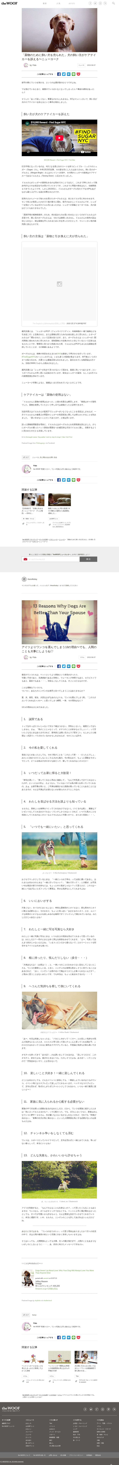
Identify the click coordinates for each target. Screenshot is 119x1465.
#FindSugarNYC (29, 357)
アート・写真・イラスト (104, 1423)
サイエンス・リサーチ (104, 1429)
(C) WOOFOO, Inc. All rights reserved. (12, 1461)
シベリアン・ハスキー (35, 522)
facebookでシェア (59, 73)
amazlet (46, 1278)
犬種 (98, 1440)
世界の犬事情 (101, 1432)
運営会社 (98, 1455)
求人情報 (63, 1455)
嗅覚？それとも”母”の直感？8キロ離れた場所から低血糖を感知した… (59, 510)
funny (34, 1315)
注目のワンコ (30, 1446)
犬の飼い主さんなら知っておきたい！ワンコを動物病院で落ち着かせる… (85, 1368)
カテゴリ (72, 3)
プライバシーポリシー (76, 1455)
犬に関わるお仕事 (46, 457)
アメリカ (55, 522)
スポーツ (52, 1434)
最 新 (45, 3)
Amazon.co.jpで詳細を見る (46, 1289)
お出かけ (52, 1429)
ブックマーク (68, 73)
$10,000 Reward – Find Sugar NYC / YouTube (59, 160)
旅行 (50, 1440)
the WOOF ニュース (8, 1426)
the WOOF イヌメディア (30, 539)
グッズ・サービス (55, 1432)
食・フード (76, 1440)
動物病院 (83, 1382)
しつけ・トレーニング (80, 1426)
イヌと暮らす (53, 1420)
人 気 (58, 3)
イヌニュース (53, 539)
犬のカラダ (100, 1437)
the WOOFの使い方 (39, 1455)
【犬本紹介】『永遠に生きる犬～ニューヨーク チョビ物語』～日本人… (32, 510)
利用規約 (89, 1455)
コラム (82, 657)
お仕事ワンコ (54, 519)
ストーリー (29, 1432)
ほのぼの (28, 1440)
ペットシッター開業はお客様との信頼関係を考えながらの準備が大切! (58, 1368)
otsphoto (38, 1300)
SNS (59, 354)
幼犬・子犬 (76, 1434)
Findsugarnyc (41, 443)
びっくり (28, 1437)
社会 (55, 457)
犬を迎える (76, 1437)
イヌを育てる (77, 1420)
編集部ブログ (6, 1423)
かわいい (28, 1429)
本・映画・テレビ (28, 519)
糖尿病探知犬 (60, 526)
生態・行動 (100, 1443)
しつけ (91, 1380)
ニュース (81, 65)
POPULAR (82, 1380)
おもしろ (28, 1423)
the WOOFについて (24, 1455)
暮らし (51, 1443)
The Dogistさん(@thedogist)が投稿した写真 (49, 323)
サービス (33, 1380)
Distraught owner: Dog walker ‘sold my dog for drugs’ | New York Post (49, 437)
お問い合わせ (53, 1455)
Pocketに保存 (78, 73)
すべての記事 (43, 539)
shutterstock (47, 1300)
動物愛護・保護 (54, 1437)
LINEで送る (73, 73)
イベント (52, 1426)
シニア (75, 1429)
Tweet (64, 73)
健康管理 (76, 1432)
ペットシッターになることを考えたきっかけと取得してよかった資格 (32, 1368)
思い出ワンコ (30, 1443)
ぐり (27, 522)
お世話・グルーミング (80, 1423)
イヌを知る (52, 1395)
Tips (77, 1376)
